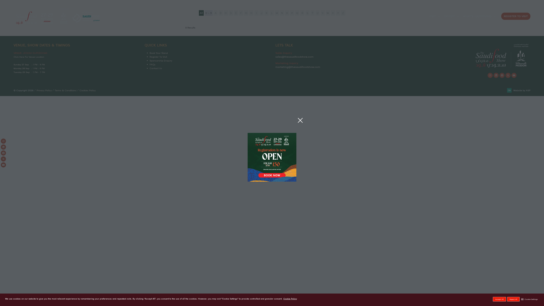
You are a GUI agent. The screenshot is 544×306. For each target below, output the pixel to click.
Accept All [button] (499, 299)
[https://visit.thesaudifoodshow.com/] (272, 180)
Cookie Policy (290, 299)
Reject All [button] (513, 299)
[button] (529, 299)
